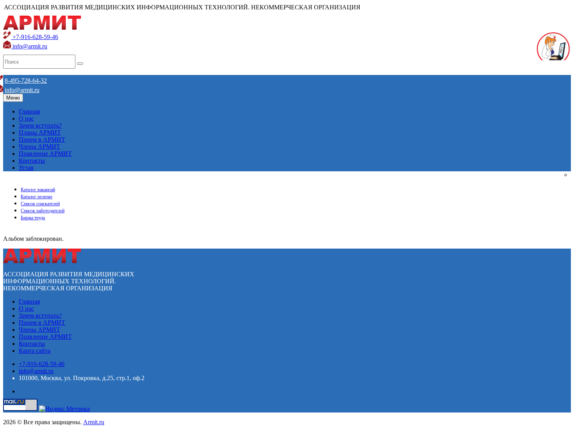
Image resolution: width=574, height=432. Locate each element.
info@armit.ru (29, 46)
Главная (29, 111)
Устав (26, 167)
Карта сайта (34, 350)
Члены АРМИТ (39, 146)
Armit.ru (93, 422)
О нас (26, 118)
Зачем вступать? (40, 125)
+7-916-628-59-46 (34, 37)
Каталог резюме (36, 196)
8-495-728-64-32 (26, 80)
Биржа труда (33, 217)
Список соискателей (40, 203)
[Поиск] (80, 63)
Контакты (32, 160)
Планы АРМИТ (40, 132)
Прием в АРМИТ (42, 139)
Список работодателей (42, 210)
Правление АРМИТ (45, 153)
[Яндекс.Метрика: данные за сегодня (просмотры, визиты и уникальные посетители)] (64, 408)
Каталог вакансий (38, 189)
